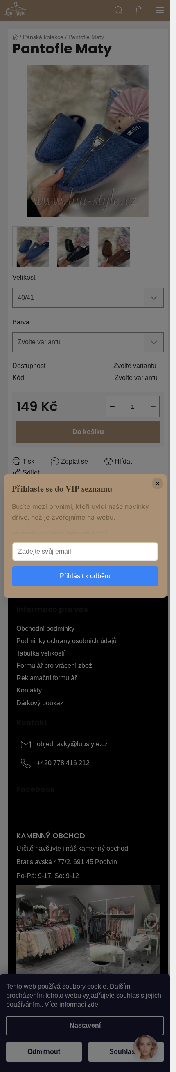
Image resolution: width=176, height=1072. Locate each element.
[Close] (157, 483)
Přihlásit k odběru (85, 576)
